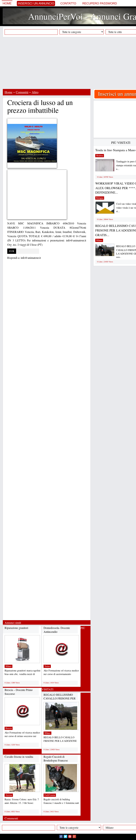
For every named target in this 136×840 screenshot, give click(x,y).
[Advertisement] (69, 63)
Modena (99, 155)
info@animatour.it (31, 257)
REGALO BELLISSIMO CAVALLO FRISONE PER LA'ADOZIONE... (60, 698)
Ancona (8, 795)
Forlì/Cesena (49, 795)
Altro (35, 92)
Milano (8, 666)
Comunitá (22, 92)
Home (7, 3)
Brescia (8, 728)
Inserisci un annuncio (36, 3)
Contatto (68, 3)
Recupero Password (99, 3)
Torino (47, 666)
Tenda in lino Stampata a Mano (115, 150)
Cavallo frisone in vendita (19, 756)
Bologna (99, 198)
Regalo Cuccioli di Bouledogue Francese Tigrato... (56, 760)
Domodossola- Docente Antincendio (57, 630)
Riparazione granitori (16, 628)
